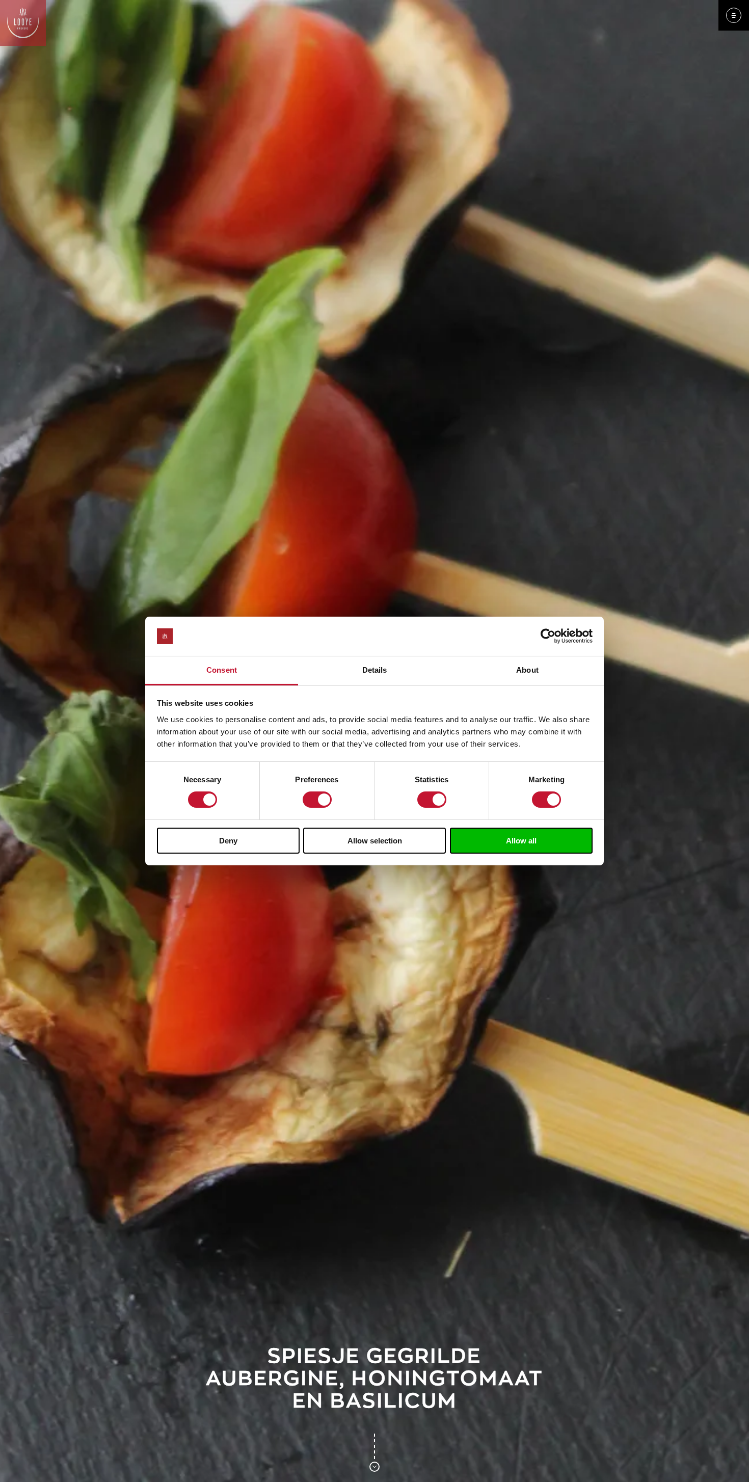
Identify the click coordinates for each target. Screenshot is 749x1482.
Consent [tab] (221, 670)
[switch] (317, 799)
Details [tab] (374, 670)
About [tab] (527, 670)
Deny (228, 840)
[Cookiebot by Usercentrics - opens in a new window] (548, 636)
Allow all (521, 840)
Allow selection (374, 840)
